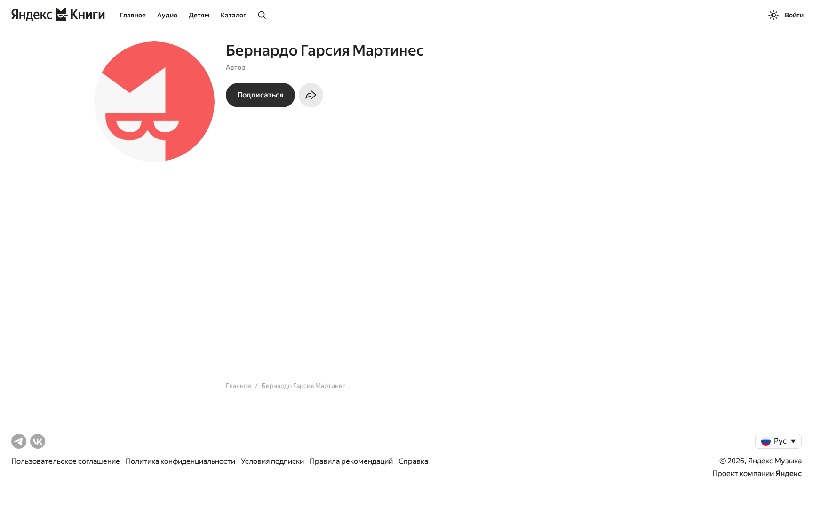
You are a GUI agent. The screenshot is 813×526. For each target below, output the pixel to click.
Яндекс (788, 473)
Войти (794, 15)
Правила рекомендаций (351, 461)
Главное (133, 15)
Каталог (233, 15)
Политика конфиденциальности (180, 461)
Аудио (167, 15)
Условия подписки (272, 461)
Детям (199, 15)
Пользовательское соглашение (65, 461)
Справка (413, 461)
